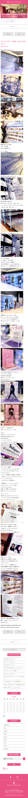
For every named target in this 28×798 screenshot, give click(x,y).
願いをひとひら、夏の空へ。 (10, 661)
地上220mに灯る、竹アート (9, 664)
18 (7, 708)
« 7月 (4, 715)
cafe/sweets (6, 725)
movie (5, 739)
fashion (5, 731)
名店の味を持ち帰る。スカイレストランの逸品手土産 (14, 677)
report (5, 745)
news (5, 742)
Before (7, 34)
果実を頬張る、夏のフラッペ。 (10, 659)
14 (17, 705)
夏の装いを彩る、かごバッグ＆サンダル (12, 687)
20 (13, 708)
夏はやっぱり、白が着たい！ (10, 673)
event (5, 728)
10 (4, 705)
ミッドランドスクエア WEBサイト (9, 21)
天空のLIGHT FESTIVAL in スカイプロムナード (13, 667)
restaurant (6, 748)
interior (5, 737)
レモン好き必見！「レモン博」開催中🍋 (12, 681)
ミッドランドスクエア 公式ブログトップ (10, 19)
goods (5, 734)
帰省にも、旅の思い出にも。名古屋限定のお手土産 (14, 684)
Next (21, 34)
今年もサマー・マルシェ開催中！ (10, 670)
